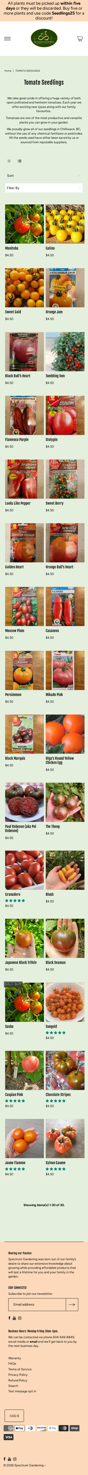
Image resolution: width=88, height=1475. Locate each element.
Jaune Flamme (15, 1162)
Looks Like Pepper (18, 503)
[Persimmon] (24, 670)
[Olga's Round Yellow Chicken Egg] (65, 734)
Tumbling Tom (55, 375)
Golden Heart (14, 567)
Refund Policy (17, 1380)
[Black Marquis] (24, 734)
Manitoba (11, 248)
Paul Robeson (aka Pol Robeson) (20, 828)
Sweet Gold (13, 312)
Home (7, 70)
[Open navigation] (7, 38)
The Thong (53, 826)
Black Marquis (15, 758)
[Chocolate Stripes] (65, 1070)
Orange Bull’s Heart (59, 567)
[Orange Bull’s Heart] (65, 542)
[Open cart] (80, 38)
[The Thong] (65, 802)
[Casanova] (65, 606)
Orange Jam (54, 312)
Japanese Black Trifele (21, 962)
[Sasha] (24, 1002)
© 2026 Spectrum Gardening (23, 1465)
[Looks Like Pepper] (24, 479)
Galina (50, 248)
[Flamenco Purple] (24, 415)
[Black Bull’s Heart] (24, 351)
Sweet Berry (55, 503)
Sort (10, 176)
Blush (50, 894)
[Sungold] (65, 1002)
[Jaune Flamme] (24, 1138)
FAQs (12, 1364)
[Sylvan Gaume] (65, 1138)
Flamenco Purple (17, 439)
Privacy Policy (18, 1375)
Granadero (12, 894)
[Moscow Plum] (24, 606)
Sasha (9, 1026)
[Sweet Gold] (24, 287)
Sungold (51, 1026)
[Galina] (65, 224)
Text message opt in (22, 1391)
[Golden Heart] (24, 542)
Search (13, 1386)
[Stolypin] (65, 415)
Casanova (52, 630)
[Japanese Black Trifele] (24, 938)
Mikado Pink (54, 694)
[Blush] (65, 870)
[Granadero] (24, 870)
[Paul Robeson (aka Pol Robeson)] (24, 802)
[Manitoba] (24, 224)
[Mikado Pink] (65, 670)
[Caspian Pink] (24, 1070)
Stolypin (51, 439)
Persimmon (13, 694)
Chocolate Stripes (58, 1094)
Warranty (14, 1358)
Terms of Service (20, 1369)
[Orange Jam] (65, 287)
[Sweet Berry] (65, 479)
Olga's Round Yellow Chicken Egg (60, 760)
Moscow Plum (14, 630)
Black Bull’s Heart (17, 375)
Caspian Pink (14, 1094)
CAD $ (14, 1416)
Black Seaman (56, 962)
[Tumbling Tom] (65, 351)
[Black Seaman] (65, 938)
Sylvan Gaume (56, 1162)
